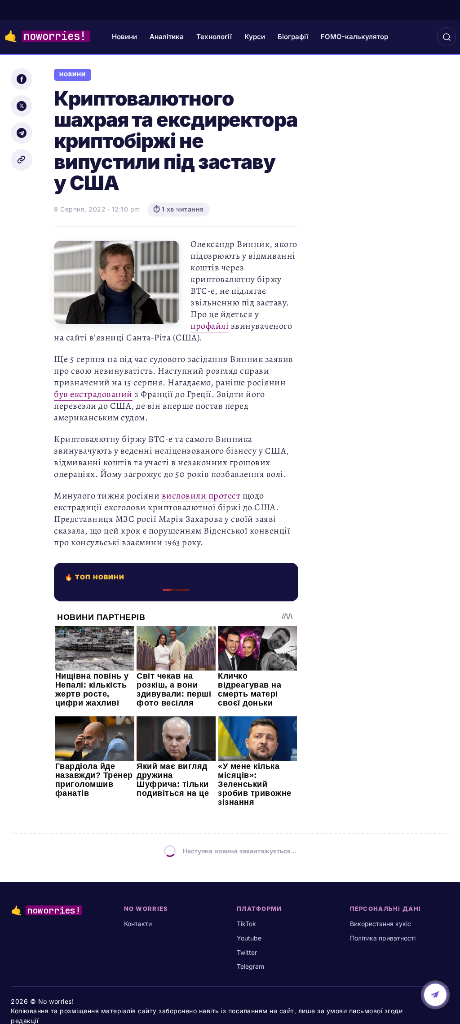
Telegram (250, 966)
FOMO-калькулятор (354, 36)
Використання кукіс (380, 923)
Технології (214, 36)
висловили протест (201, 496)
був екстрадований (93, 394)
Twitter (247, 952)
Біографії (293, 36)
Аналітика (167, 36)
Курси (254, 36)
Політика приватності (383, 938)
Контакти (138, 923)
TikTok (246, 923)
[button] (446, 36)
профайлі (209, 326)
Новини (124, 36)
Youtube (249, 938)
